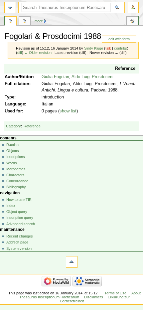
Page (10, 22)
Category (13, 126)
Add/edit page (17, 242)
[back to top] (71, 262)
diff (19, 53)
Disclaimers (93, 297)
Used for (13, 111)
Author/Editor (19, 77)
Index (10, 206)
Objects (12, 151)
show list (68, 111)
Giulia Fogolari (55, 77)
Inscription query (19, 218)
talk (108, 48)
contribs (120, 48)
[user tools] (133, 7)
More (39, 21)
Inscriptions (15, 157)
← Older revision (38, 53)
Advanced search (20, 224)
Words (11, 163)
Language (15, 104)
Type (9, 97)
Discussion (24, 22)
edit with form (119, 39)
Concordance (17, 181)
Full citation (17, 83)
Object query (16, 212)
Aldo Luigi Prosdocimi (92, 77)
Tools (132, 22)
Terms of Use (115, 293)
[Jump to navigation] (10, 7)
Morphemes (16, 169)
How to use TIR (19, 200)
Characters (15, 175)
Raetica (12, 145)
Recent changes (19, 236)
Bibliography (16, 187)
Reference (125, 68)
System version (19, 248)
